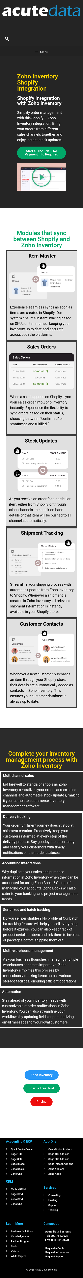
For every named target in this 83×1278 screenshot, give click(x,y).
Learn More (14, 1224)
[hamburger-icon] (76, 27)
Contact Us (51, 1224)
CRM (9, 1181)
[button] (7, 39)
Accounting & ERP (19, 1141)
